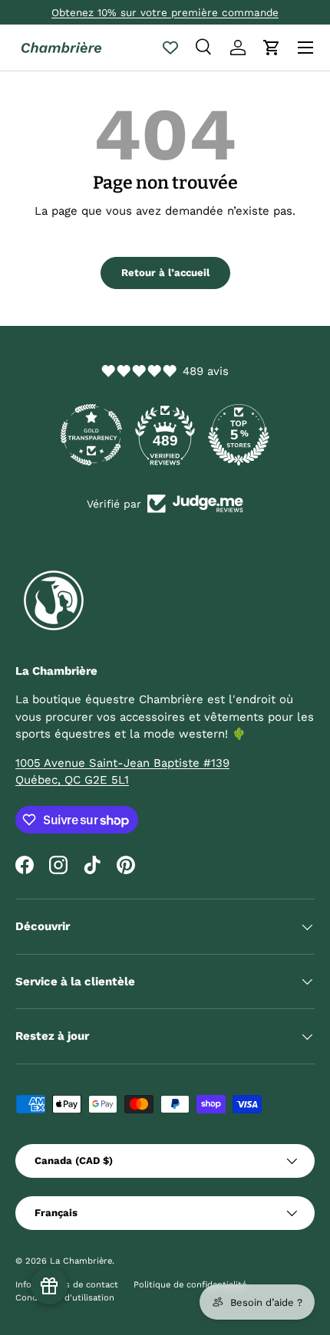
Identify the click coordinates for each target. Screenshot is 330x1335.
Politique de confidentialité (190, 1285)
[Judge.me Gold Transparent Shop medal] (91, 434)
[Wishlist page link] (170, 47)
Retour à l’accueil (165, 272)
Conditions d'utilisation (64, 1298)
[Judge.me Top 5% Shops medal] (238, 434)
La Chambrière (81, 1261)
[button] (272, 47)
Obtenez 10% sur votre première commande (165, 12)
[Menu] (305, 47)
